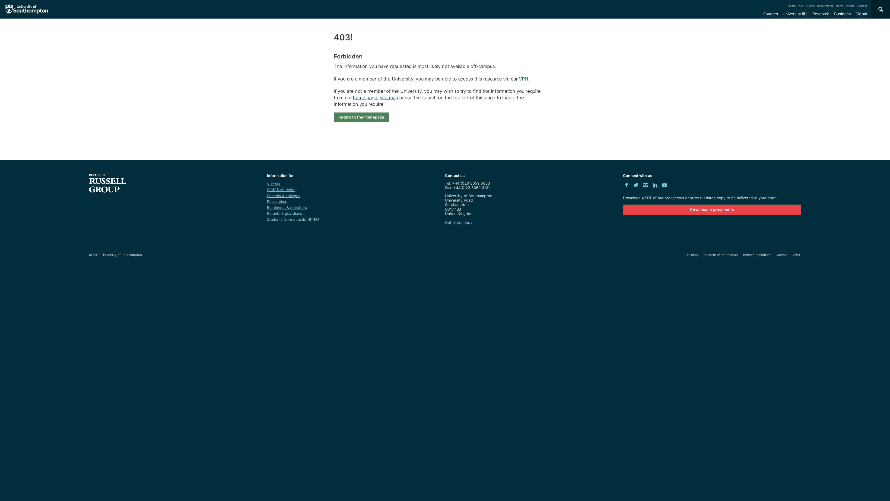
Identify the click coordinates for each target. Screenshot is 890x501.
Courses (770, 14)
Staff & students (281, 189)
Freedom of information (720, 255)
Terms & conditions (756, 255)
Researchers (277, 201)
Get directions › (458, 222)
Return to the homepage (361, 117)
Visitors (273, 184)
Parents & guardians (284, 213)
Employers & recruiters (287, 207)
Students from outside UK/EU (293, 219)
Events (850, 5)
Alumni (810, 5)
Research (821, 14)
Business (842, 14)
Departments (825, 5)
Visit (801, 5)
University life (795, 14)
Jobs (796, 255)
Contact (862, 5)
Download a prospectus (712, 209)
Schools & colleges (283, 195)
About (792, 5)
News (839, 5)
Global (861, 14)
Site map (691, 255)
